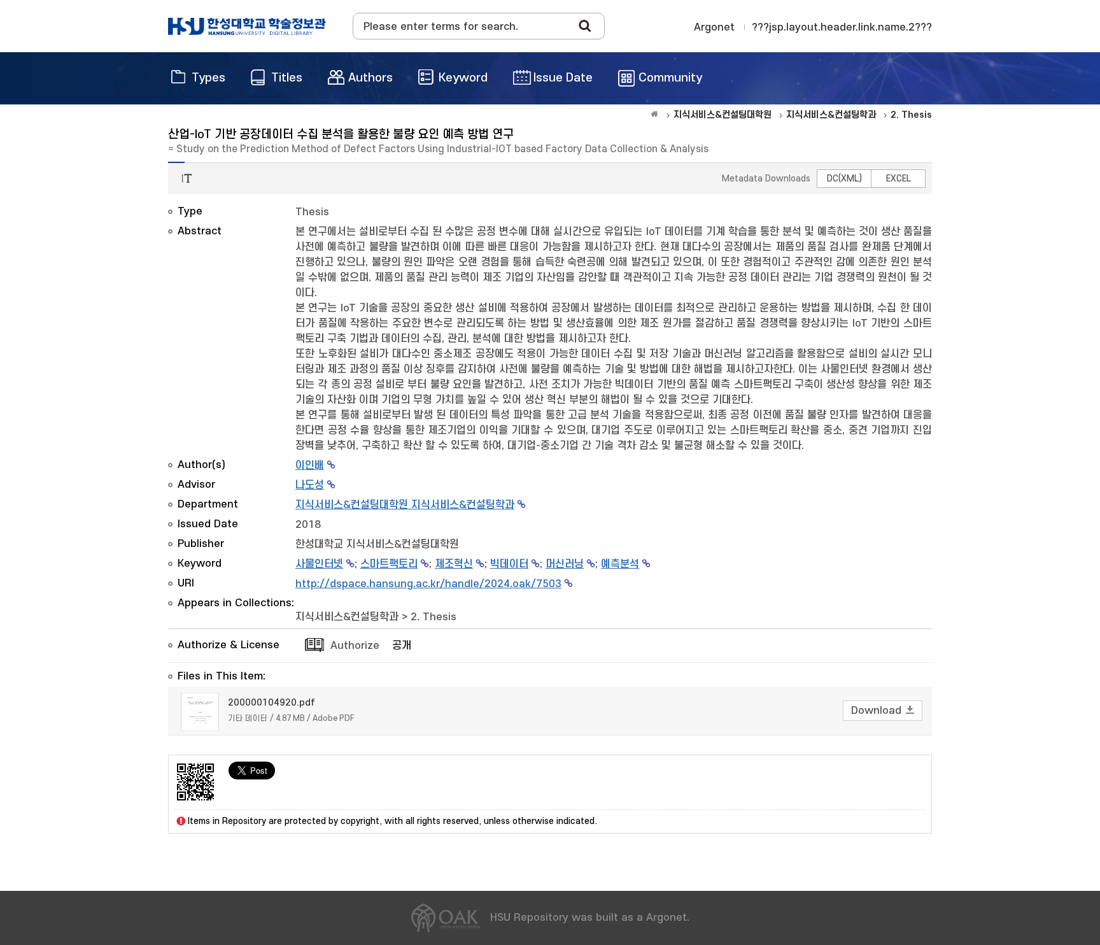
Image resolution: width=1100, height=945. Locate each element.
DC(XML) (844, 178)
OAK (247, 26)
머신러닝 (565, 564)
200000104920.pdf (271, 702)
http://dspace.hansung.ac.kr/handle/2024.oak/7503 (428, 584)
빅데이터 (509, 564)
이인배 (309, 465)
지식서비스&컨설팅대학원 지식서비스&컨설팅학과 (404, 505)
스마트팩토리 (389, 564)
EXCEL (898, 178)
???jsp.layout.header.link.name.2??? (842, 27)
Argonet (714, 27)
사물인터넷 (319, 564)
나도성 (309, 485)
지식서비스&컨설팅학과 (346, 617)
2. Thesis (433, 617)
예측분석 (620, 564)
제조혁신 (454, 564)
